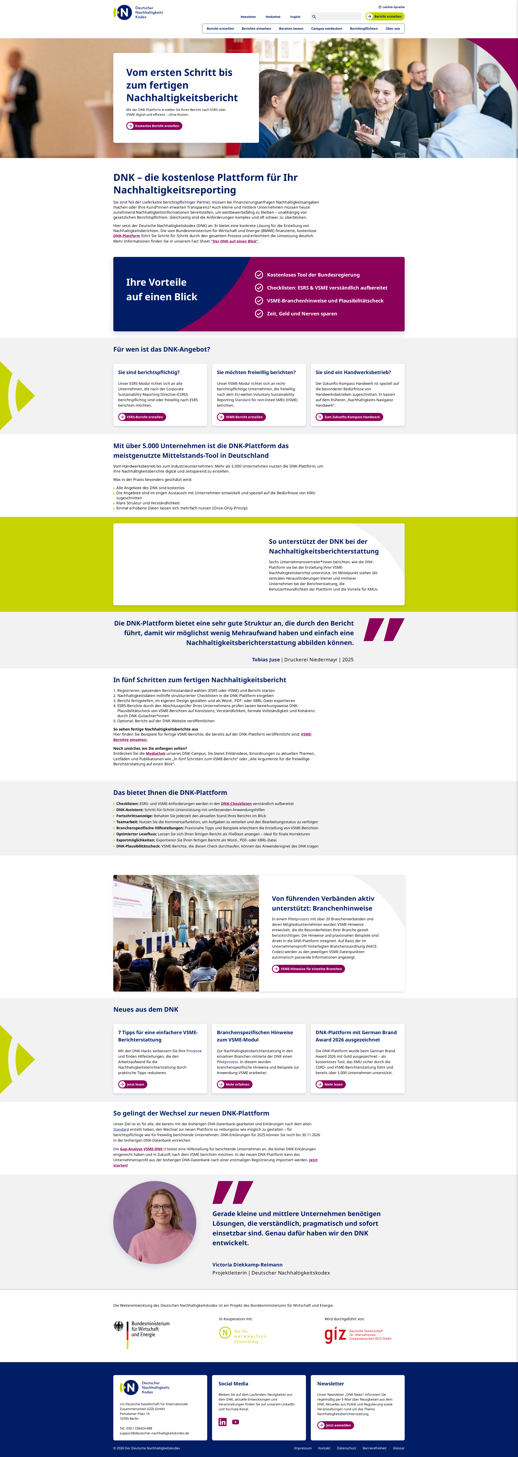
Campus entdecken (326, 28)
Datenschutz (346, 1448)
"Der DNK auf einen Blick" (234, 241)
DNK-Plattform (126, 235)
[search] (314, 16)
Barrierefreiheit (374, 1448)
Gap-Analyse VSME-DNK (141, 1148)
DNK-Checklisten (236, 803)
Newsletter (248, 17)
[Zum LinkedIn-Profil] (225, 1421)
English (295, 17)
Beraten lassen (291, 28)
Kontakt (324, 1448)
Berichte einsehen (256, 28)
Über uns (393, 28)
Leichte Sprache (394, 7)
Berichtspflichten (364, 28)
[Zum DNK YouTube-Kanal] (237, 1421)
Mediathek (273, 17)
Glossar (399, 1448)
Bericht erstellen (220, 28)
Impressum (303, 1448)
